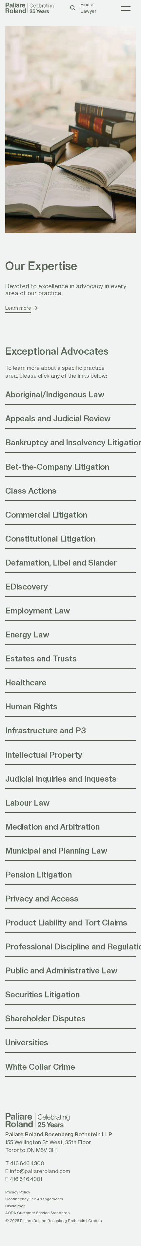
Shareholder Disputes (45, 1018)
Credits (95, 1220)
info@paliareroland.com (40, 1171)
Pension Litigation (38, 874)
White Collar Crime (40, 1066)
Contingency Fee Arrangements (34, 1199)
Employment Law (37, 610)
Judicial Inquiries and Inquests (60, 778)
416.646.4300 (27, 1163)
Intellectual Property (43, 754)
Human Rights (31, 706)
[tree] (70, 731)
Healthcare (26, 682)
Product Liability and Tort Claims (66, 922)
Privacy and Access (41, 898)
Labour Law (27, 802)
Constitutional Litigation (50, 538)
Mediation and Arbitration (52, 826)
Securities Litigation (42, 994)
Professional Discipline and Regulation (70, 946)
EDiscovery (26, 586)
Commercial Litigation (46, 514)
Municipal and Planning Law (56, 850)
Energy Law (27, 634)
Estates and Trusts (41, 658)
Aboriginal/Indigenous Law (54, 394)
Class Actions (30, 490)
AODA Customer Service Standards (37, 1213)
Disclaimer (15, 1206)
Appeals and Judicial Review (58, 418)
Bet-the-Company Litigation (57, 466)
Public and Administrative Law (61, 970)
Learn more (18, 308)
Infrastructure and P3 (45, 730)
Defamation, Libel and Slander (61, 562)
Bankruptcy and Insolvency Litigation (70, 442)
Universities (26, 1042)
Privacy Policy (17, 1192)
